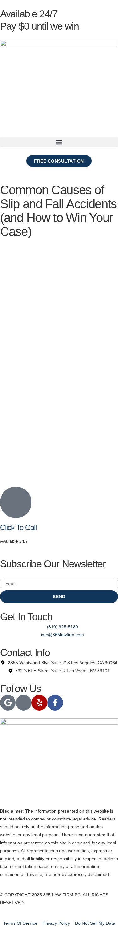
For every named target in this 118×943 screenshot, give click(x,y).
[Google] (8, 703)
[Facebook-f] (55, 703)
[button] (59, 142)
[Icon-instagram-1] (23, 703)
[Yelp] (39, 703)
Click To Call (18, 527)
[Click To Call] (15, 502)
